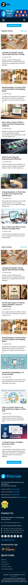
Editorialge (14, 576)
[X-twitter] (5, 536)
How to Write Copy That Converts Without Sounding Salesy (14, 228)
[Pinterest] (8, 536)
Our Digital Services (8, 540)
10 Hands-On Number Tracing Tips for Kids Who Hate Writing (13, 53)
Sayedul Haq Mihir (14, 494)
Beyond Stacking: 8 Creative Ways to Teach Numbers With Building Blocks (14, 89)
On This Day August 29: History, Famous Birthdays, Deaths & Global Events (13, 304)
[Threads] (18, 536)
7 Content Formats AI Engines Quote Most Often (12, 443)
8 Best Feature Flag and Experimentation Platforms (11, 158)
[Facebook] (2, 536)
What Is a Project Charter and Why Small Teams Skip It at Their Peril (14, 409)
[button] (3, 20)
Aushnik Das (16, 492)
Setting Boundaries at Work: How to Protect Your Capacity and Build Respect (14, 194)
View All (23, 31)
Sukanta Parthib (15, 489)
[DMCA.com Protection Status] (4, 508)
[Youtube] (21, 536)
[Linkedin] (11, 536)
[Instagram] (15, 536)
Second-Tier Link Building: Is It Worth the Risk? (13, 373)
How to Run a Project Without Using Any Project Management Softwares (13, 124)
